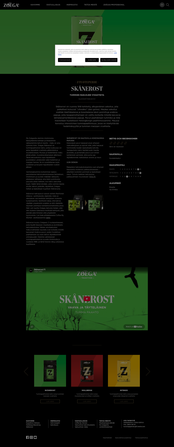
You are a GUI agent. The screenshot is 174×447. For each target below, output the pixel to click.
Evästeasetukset (65, 60)
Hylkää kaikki (92, 60)
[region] (87, 55)
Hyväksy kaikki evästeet (108, 60)
